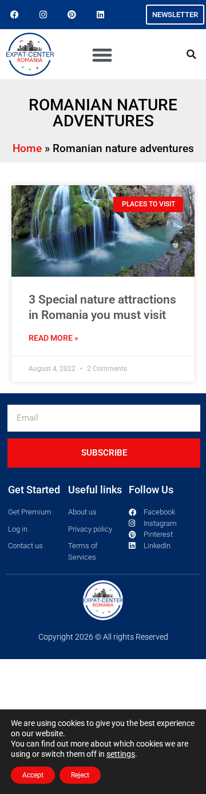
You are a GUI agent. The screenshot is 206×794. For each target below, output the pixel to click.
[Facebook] (14, 14)
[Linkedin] (100, 14)
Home (27, 148)
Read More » (53, 337)
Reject (80, 775)
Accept (32, 775)
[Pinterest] (71, 14)
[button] (102, 55)
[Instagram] (43, 14)
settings (120, 754)
